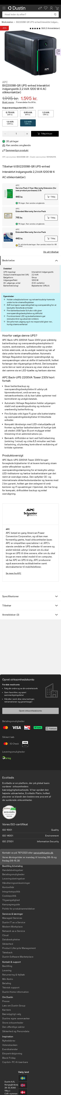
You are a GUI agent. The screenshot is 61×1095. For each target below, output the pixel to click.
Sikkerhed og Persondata (15, 1031)
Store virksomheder (12, 1022)
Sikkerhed (7, 944)
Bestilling (7, 966)
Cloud (5, 935)
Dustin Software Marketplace (17, 956)
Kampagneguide (11, 904)
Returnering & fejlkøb (13, 974)
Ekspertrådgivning (12, 1053)
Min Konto (7, 979)
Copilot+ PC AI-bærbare (15, 1062)
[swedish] (23, 1078)
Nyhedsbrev (8, 1040)
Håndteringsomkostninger (16, 883)
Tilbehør (6, 605)
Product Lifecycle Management (19, 948)
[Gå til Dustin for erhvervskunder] (17, 8)
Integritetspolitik (11, 891)
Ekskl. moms (8, 102)
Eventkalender (10, 1049)
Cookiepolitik (9, 896)
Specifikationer (10, 596)
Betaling (6, 983)
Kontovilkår (8, 887)
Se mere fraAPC (13, 573)
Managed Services (12, 918)
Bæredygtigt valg (11, 1014)
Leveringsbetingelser (13, 878)
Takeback (7, 952)
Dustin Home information (15, 992)
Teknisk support (10, 987)
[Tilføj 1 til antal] (27, 134)
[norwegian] (23, 1085)
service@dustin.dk (43, 852)
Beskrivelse (8, 260)
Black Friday (8, 1058)
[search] (55, 14)
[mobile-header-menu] (4, 8)
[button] (40, 8)
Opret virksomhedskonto (30, 711)
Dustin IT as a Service (13, 922)
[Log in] (51, 8)
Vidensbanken (9, 1045)
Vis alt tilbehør (51, 252)
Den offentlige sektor (13, 1027)
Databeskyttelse (11, 939)
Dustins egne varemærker (16, 1018)
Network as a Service (13, 931)
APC (5, 82)
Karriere (6, 1010)
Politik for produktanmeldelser (18, 908)
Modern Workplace (12, 926)
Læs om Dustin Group (13, 1005)
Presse (6, 1001)
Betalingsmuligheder (13, 874)
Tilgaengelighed (11, 900)
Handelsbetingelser (12, 870)
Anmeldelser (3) (10, 614)
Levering (7, 970)
